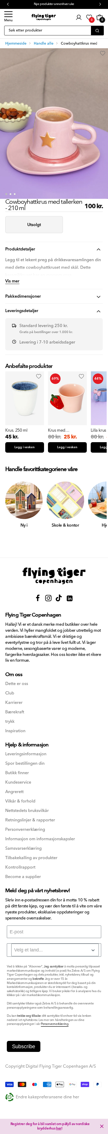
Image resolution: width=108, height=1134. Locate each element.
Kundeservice (18, 782)
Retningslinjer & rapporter (30, 820)
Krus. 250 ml (16, 430)
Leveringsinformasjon (25, 754)
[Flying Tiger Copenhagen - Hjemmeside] (54, 575)
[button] (8, 17)
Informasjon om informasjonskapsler (40, 839)
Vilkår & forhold (20, 801)
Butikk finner (17, 773)
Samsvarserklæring (23, 848)
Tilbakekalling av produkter (31, 858)
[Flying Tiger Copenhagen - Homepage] (43, 17)
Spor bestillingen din (25, 763)
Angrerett (14, 792)
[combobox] (55, 950)
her (58, 1128)
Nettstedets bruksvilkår (27, 811)
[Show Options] (93, 950)
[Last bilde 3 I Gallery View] (14, 194)
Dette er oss (16, 684)
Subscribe (23, 1046)
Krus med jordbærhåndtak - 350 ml (64, 430)
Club (9, 693)
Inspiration (15, 731)
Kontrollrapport (20, 867)
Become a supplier (23, 877)
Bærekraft (14, 712)
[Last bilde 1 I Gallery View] (6, 194)
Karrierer (14, 702)
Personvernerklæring (25, 829)
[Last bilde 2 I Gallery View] (10, 194)
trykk (9, 721)
